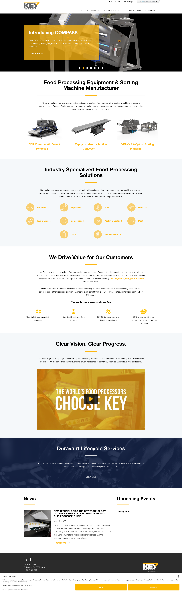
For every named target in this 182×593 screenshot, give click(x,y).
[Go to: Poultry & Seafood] (98, 221)
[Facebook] (30, 559)
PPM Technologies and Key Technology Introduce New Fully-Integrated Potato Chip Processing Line (80, 513)
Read (60, 542)
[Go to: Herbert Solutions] (98, 234)
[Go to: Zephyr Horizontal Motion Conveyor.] (91, 128)
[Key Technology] (32, 6)
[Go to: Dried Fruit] (131, 207)
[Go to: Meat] (131, 221)
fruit (112, 278)
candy (141, 278)
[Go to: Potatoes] (30, 207)
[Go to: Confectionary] (64, 221)
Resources (127, 10)
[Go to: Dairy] (64, 234)
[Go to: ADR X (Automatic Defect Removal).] (44, 128)
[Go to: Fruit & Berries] (30, 221)
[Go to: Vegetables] (64, 207)
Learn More (91, 477)
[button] (79, 68)
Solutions (82, 10)
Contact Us (153, 10)
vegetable (119, 278)
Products (94, 10)
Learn (34, 53)
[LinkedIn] (25, 559)
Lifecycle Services (111, 10)
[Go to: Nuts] (98, 207)
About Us (140, 10)
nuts (127, 278)
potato (133, 278)
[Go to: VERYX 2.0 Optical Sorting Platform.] (137, 128)
